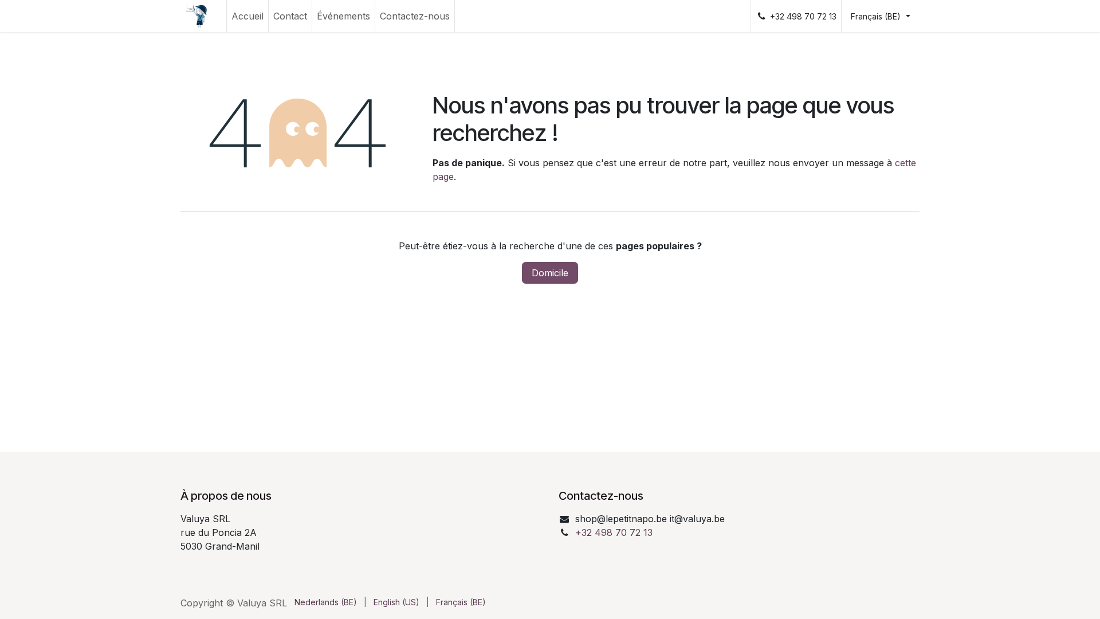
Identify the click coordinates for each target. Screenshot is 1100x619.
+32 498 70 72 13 (614, 532)
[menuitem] (247, 16)
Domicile (550, 273)
